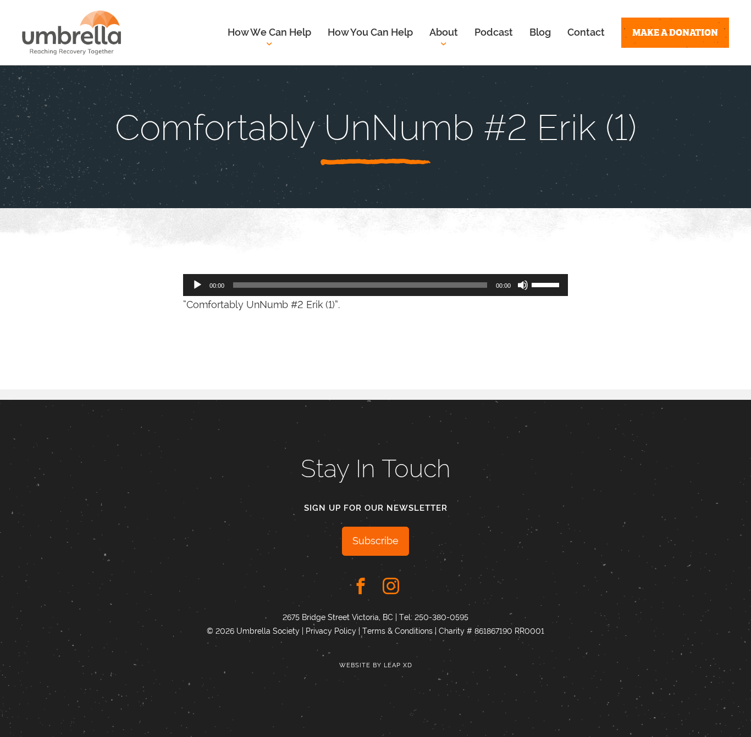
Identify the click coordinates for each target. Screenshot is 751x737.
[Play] (197, 285)
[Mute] (522, 285)
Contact (586, 32)
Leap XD (398, 665)
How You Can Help (370, 32)
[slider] (547, 284)
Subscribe (375, 540)
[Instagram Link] (391, 586)
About (443, 32)
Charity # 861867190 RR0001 (491, 631)
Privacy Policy (331, 631)
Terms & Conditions (397, 631)
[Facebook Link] (360, 586)
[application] (375, 285)
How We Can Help (269, 32)
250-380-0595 (441, 617)
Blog (540, 32)
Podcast (493, 32)
